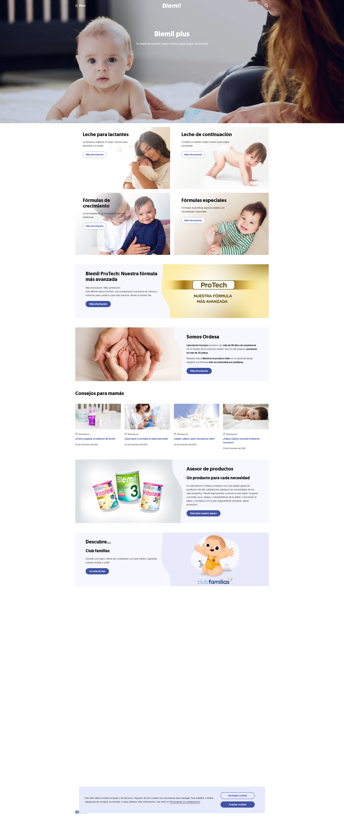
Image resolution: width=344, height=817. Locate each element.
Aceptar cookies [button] (237, 804)
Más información (94, 154)
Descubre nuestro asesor (203, 513)
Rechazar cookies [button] (237, 795)
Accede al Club (97, 571)
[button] (172, 5)
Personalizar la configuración (185, 801)
